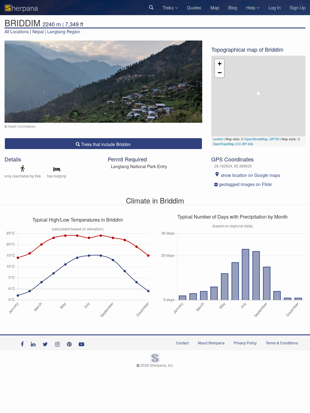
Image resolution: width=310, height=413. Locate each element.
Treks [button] (169, 7)
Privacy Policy (245, 342)
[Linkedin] (34, 342)
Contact (182, 342)
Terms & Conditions (282, 342)
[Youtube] (83, 342)
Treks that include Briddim (105, 144)
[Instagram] (59, 342)
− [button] (220, 72)
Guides (194, 7)
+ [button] (220, 63)
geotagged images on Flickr (245, 184)
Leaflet (218, 138)
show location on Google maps (247, 175)
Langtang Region (63, 31)
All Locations (17, 31)
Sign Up (297, 7)
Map (214, 7)
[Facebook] (24, 342)
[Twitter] (47, 342)
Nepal (38, 31)
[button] (151, 7)
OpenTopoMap (223, 143)
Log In (275, 7)
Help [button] (251, 7)
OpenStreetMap (256, 138)
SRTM (274, 138)
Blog (232, 7)
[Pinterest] (70, 342)
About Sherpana (211, 342)
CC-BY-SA (244, 143)
